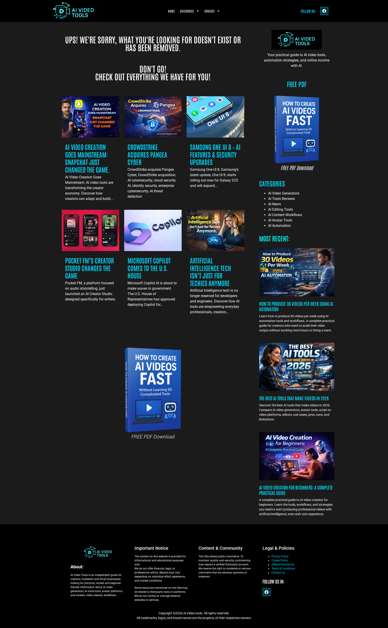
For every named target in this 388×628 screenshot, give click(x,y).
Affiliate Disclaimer (282, 564)
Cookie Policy (279, 560)
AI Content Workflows (285, 215)
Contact (209, 11)
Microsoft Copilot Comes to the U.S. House (149, 267)
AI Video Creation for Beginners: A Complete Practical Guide (296, 490)
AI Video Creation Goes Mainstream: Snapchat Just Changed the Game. (87, 158)
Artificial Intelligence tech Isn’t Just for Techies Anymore (210, 271)
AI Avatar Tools (280, 220)
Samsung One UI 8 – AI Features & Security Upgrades (215, 154)
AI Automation (279, 225)
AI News (274, 204)
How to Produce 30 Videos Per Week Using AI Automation (296, 306)
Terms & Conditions (283, 568)
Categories (187, 11)
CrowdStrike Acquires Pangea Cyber (147, 154)
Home (171, 11)
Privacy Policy (280, 556)
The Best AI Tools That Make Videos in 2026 (294, 398)
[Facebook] (324, 11)
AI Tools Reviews (281, 199)
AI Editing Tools (280, 209)
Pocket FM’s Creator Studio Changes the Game (89, 267)
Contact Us (278, 572)
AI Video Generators (283, 193)
